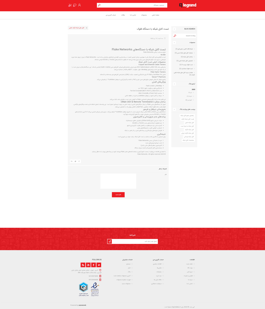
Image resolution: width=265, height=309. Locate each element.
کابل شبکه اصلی (189, 123)
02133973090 (93, 276)
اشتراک (109, 241)
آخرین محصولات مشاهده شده (122, 276)
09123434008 (93, 280)
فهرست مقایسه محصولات (123, 280)
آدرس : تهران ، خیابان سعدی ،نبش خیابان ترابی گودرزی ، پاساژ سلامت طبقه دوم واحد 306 (86, 271)
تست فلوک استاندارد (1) (186, 69)
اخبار (129, 268)
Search (175, 35)
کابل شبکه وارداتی (189, 137)
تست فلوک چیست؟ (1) (186, 65)
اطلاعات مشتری (157, 264)
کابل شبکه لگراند (189, 130)
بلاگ (129, 272)
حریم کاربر (190, 272)
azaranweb (82, 305)
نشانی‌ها (159, 268)
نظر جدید (118, 194)
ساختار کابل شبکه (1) (187, 57)
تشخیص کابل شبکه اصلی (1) (185, 61)
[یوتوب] (88, 265)
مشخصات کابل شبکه (188, 140)
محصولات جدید (126, 284)
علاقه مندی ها (157, 280)
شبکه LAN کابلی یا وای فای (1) (184, 49)
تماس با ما (190, 284)
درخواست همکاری (156, 284)
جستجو (99, 5)
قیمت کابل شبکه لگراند (187, 119)
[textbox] (134, 5)
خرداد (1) (189, 96)
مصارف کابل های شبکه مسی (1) (184, 53)
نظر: (165, 174)
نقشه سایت (189, 264)
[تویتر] (98, 265)
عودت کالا (190, 268)
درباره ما (190, 280)
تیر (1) (190, 92)
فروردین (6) (189, 100)
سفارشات (159, 272)
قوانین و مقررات (188, 276)
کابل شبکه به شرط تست (187, 126)
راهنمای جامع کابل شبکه (187, 116)
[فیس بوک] (93, 265)
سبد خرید (70, 5)
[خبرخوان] (83, 265)
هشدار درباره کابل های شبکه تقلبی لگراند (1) (184, 73)
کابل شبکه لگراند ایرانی (187, 133)
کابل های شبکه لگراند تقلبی (76, 28)
